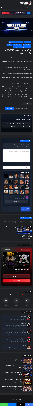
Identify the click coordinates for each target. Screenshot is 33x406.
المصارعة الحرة (19, 42)
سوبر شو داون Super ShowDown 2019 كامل (12, 359)
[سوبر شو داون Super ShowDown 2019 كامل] (27, 361)
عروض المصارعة (27, 44)
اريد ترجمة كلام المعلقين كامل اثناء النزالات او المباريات (18, 123)
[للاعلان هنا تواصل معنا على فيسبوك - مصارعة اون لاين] (16, 13)
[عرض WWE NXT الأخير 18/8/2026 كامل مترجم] (27, 382)
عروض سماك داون (17, 44)
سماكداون (27, 104)
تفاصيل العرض (16, 280)
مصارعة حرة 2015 (17, 47)
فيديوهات (9, 44)
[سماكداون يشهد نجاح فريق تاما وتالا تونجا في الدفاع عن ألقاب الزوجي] (27, 388)
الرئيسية (28, 38)
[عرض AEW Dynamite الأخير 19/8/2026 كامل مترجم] (27, 375)
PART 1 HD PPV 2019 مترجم (26, 221)
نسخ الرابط (9, 108)
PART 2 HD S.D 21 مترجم (10, 226)
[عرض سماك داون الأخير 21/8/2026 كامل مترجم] (24, 230)
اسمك (28, 163)
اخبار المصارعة (23, 38)
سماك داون (11, 42)
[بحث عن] (2, 7)
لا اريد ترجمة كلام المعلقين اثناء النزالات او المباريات (19, 126)
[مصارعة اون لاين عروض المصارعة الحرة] (26, 3)
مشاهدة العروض (27, 47)
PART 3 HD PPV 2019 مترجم (10, 221)
